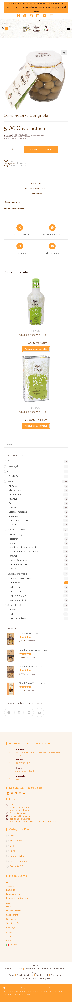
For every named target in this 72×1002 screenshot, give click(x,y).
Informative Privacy (19, 808)
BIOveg (12, 609)
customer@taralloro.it (24, 771)
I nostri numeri (13, 894)
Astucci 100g (15, 534)
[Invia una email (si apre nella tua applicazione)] (51, 15)
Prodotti (10, 903)
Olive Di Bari (22, 163)
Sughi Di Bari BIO (17, 618)
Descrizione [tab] (36, 183)
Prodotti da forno (16, 529)
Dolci (9, 461)
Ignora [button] (6, 998)
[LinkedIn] (29, 712)
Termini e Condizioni (20, 816)
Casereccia (14, 507)
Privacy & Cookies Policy (22, 810)
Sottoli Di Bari (15, 591)
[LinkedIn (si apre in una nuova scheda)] (37, 15)
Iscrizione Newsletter (20, 819)
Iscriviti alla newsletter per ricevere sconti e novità (35, 3)
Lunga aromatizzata (19, 520)
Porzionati (14, 539)
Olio (9, 471)
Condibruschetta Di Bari (20, 578)
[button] (64, 52)
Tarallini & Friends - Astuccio (23, 547)
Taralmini (13, 556)
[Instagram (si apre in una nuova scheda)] (31, 15)
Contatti (10, 936)
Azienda (10, 886)
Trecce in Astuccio (18, 564)
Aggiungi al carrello (41, 150)
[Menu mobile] (68, 28)
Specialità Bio (12, 923)
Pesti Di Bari (15, 587)
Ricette (9, 932)
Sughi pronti (12, 915)
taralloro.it (19, 779)
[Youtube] (39, 712)
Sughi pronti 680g (18, 600)
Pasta (10, 481)
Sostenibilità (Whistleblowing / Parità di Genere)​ (33, 822)
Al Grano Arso (15, 490)
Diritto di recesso (18, 813)
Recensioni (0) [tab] (36, 194)
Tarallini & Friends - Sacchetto (23, 551)
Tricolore (13, 524)
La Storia (10, 890)
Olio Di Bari (36, 331)
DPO (12, 805)
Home (9, 882)
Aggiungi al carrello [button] (36, 349)
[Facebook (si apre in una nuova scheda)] (24, 15)
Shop (8, 940)
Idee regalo (13, 466)
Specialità (11, 919)
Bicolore (13, 503)
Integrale (13, 516)
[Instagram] (19, 712)
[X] (8, 793)
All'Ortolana (15, 494)
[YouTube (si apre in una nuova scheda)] (44, 15)
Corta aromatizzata (18, 512)
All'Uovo (13, 499)
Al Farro (13, 486)
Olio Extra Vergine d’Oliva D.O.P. (36, 335)
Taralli (12, 543)
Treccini (12, 568)
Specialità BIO (14, 605)
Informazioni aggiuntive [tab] (36, 189)
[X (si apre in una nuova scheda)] (19, 15)
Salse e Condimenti (17, 574)
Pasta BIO (13, 614)
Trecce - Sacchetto (18, 560)
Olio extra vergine (17, 165)
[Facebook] (8, 712)
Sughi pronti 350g (18, 595)
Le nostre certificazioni (17, 898)
